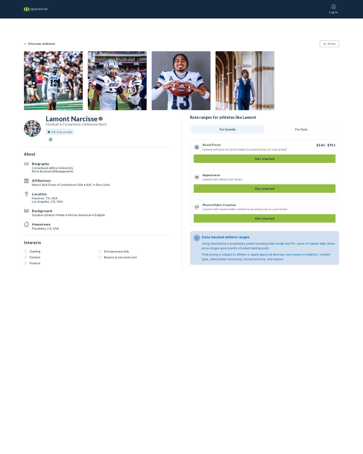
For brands (228, 129)
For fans (301, 129)
